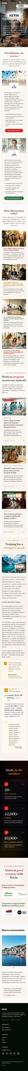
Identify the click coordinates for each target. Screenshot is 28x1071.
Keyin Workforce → (7, 1030)
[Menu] (24, 3)
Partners (4, 1042)
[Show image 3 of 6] (13, 967)
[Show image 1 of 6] (10, 967)
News (3, 1040)
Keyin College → (6, 1027)
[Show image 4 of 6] (14, 967)
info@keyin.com (10, 995)
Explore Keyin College (13, 130)
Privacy (3, 1065)
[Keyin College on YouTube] (18, 1053)
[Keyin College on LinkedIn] (3, 1053)
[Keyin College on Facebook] (7, 1053)
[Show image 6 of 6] (17, 967)
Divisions (4, 1037)
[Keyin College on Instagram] (10, 1053)
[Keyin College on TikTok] (14, 1053)
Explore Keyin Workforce (13, 198)
